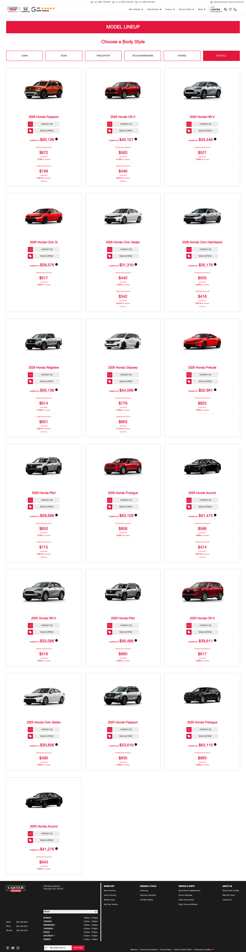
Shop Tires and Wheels (188, 904)
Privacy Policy (165, 950)
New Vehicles (134, 9)
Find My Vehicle (146, 900)
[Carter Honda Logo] (18, 9)
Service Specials (185, 895)
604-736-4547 (22, 926)
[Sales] (235, 9)
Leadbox (208, 950)
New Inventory (110, 891)
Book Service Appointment (189, 891)
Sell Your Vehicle (111, 904)
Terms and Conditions (148, 950)
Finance (168, 9)
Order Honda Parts (186, 900)
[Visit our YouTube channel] (12, 947)
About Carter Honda (231, 891)
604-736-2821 (22, 922)
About (200, 9)
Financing (144, 891)
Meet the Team (229, 895)
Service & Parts (185, 9)
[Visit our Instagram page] (17, 947)
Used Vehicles (153, 9)
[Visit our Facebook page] (7, 947)
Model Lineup (109, 900)
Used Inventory (110, 895)
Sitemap (133, 950)
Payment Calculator (148, 895)
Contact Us (227, 900)
